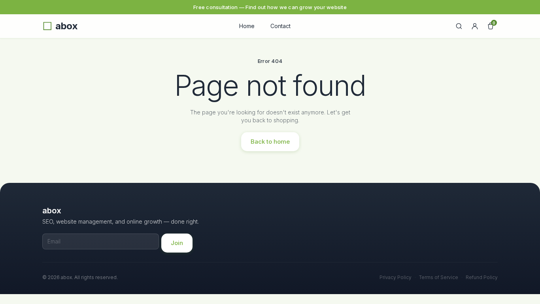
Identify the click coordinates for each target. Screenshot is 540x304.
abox (66, 26)
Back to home (270, 141)
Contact (280, 26)
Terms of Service (438, 277)
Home (247, 26)
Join (177, 243)
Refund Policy (482, 277)
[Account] (475, 26)
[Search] (459, 26)
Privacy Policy (396, 277)
